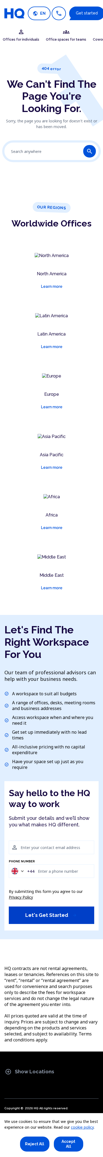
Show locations (29, 1072)
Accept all (68, 1144)
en (39, 13)
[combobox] (22, 871)
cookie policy (82, 1127)
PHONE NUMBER (22, 861)
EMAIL (13, 837)
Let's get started (51, 915)
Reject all (34, 1144)
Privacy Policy (21, 897)
